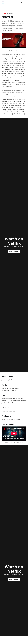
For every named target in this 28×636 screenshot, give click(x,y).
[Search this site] (21, 2)
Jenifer (5, 12)
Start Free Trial (14, 251)
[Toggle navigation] (25, 2)
